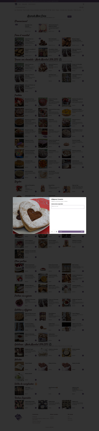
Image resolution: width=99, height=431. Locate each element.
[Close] (84, 198)
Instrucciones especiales (57, 204)
